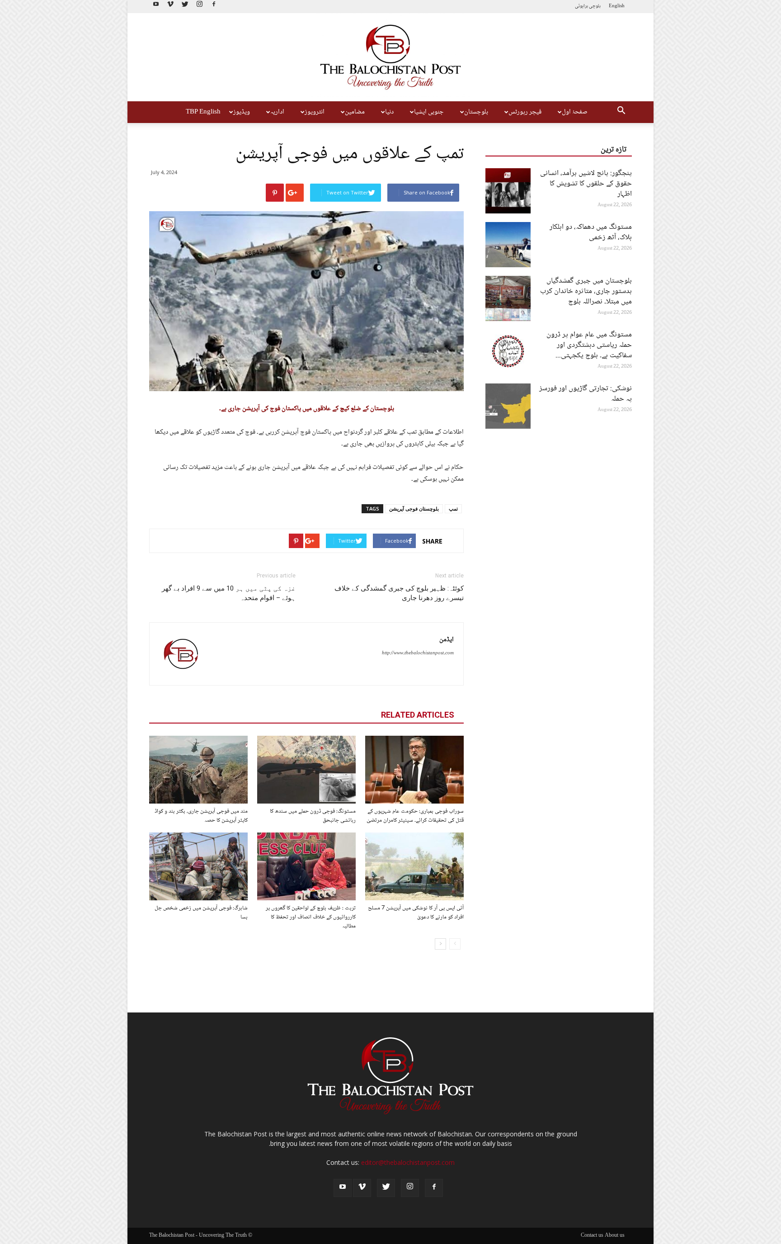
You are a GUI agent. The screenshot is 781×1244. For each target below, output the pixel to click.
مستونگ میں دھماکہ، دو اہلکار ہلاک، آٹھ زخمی (591, 232)
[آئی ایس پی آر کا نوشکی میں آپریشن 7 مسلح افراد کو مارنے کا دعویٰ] (414, 866)
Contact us (592, 1236)
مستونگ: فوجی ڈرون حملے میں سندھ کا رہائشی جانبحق (313, 815)
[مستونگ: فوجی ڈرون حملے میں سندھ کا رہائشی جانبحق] (306, 770)
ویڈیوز (241, 112)
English (617, 6)
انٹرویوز (315, 112)
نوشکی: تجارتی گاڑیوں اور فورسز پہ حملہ (585, 394)
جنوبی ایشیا (429, 112)
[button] (621, 112)
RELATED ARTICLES (417, 714)
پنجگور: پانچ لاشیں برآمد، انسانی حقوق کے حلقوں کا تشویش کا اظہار (586, 184)
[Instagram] (199, 6)
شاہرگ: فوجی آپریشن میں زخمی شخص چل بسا (201, 912)
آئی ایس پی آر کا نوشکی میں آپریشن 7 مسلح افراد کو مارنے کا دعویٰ (416, 912)
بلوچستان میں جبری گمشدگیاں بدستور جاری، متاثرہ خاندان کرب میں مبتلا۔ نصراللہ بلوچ (586, 291)
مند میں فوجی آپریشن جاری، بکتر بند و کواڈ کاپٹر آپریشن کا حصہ (201, 815)
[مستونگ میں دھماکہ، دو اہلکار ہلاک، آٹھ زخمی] (508, 244)
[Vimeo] (170, 6)
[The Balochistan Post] (390, 57)
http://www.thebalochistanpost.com (418, 653)
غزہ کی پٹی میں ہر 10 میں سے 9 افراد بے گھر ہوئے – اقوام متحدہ (229, 593)
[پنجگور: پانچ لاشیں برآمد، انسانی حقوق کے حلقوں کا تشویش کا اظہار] (508, 190)
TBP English (203, 112)
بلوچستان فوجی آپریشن (414, 508)
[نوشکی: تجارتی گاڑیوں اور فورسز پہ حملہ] (508, 406)
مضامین (355, 112)
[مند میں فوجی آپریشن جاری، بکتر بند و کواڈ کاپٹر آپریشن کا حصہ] (198, 770)
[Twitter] (185, 6)
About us (615, 1236)
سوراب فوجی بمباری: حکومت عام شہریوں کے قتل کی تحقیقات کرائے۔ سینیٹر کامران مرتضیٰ (415, 815)
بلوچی (595, 6)
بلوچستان (476, 112)
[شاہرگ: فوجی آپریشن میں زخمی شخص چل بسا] (198, 866)
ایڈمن (446, 640)
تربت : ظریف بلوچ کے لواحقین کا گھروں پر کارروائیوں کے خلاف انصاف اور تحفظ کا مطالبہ (311, 917)
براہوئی (581, 6)
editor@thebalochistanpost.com (408, 1162)
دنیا (389, 112)
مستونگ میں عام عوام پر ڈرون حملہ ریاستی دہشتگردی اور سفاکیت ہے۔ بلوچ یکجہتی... (589, 345)
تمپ (453, 508)
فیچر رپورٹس (524, 112)
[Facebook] (214, 6)
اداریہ (277, 112)
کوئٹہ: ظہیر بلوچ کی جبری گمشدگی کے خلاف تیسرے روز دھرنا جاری (399, 593)
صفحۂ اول (575, 112)
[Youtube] (156, 6)
